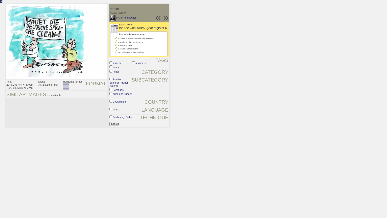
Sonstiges (118, 90)
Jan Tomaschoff (127, 17)
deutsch (117, 67)
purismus (140, 63)
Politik (116, 71)
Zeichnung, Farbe (122, 117)
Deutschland (120, 101)
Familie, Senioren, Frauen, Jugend (119, 82)
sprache (117, 63)
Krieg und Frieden (122, 94)
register (160, 28)
